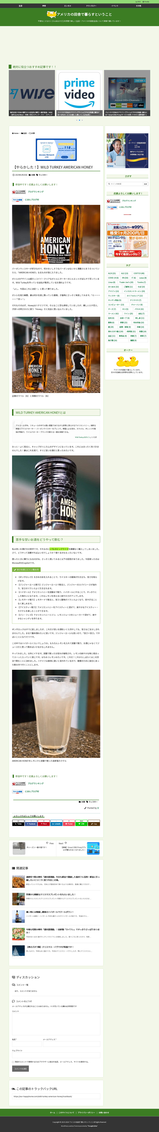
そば (141, 286)
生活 (25, 133)
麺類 (133, 340)
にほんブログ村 (31, 199)
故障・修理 (125, 327)
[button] (13, 91)
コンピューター (116, 304)
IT (134, 278)
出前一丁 (125, 318)
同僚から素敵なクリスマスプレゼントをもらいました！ (51, 894)
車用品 (123, 336)
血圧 (111, 336)
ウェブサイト (17, 1050)
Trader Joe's (126, 282)
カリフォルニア (135, 295)
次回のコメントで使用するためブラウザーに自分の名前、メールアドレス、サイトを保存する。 (52, 1061)
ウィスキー (43, 175)
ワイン (128, 313)
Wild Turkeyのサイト (82, 437)
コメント (15, 1011)
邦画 (133, 336)
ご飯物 (128, 286)
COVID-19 (113, 278)
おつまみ (113, 286)
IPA (125, 278)
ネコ (125, 309)
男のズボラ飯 (115, 331)
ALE (124, 273)
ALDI (112, 273)
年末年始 (138, 322)
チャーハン (137, 304)
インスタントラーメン (134, 291)
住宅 (111, 318)
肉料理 (131, 331)
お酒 (33, 133)
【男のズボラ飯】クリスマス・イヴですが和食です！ (50, 946)
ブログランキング (35, 191)
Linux (111, 282)
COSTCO (139, 273)
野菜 (143, 336)
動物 (111, 322)
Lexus (143, 278)
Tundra (141, 282)
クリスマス (135, 300)
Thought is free (92, 1126)
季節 (123, 322)
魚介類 (112, 340)
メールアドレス (49, 1039)
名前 (14, 1039)
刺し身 (139, 318)
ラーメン (113, 313)
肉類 (142, 331)
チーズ (112, 309)
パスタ (139, 309)
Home (16, 133)
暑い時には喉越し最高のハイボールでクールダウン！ (50, 911)
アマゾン (113, 291)
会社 (141, 313)
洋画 (140, 327)
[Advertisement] (79, 44)
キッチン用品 (114, 300)
